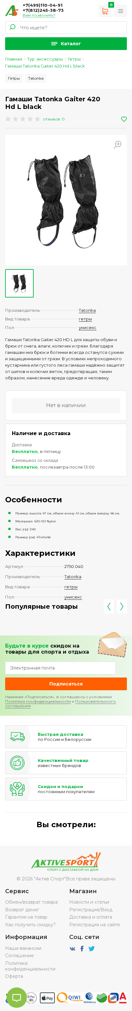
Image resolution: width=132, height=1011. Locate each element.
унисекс (87, 327)
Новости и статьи (89, 902)
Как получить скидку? (30, 925)
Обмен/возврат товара (31, 902)
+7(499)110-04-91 (42, 5)
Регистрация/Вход (90, 910)
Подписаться (66, 684)
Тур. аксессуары (45, 58)
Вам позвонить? (39, 15)
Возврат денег (22, 910)
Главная (13, 58)
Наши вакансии (23, 948)
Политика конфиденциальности (30, 966)
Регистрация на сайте (94, 925)
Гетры (74, 58)
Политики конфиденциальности (38, 701)
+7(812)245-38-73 (43, 10)
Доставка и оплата (90, 917)
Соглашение (19, 955)
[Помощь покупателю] (120, 11)
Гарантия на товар (26, 917)
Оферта (14, 976)
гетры (85, 318)
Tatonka (36, 78)
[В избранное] (124, 119)
